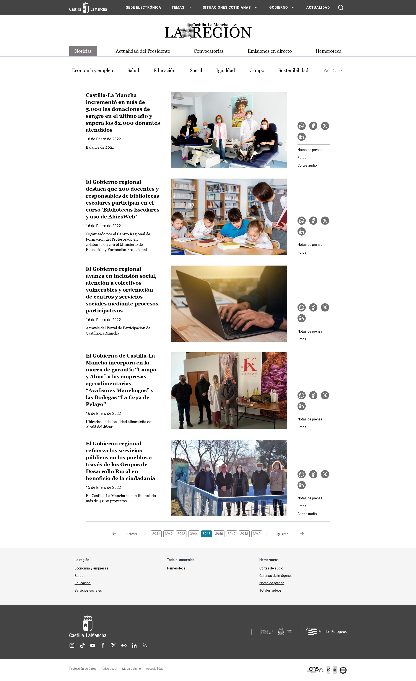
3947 (232, 534)
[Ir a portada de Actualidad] (208, 32)
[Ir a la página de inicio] (88, 7)
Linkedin (134, 645)
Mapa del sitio (131, 668)
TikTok (82, 645)
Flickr (124, 645)
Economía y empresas (91, 568)
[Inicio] (128, 626)
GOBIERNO (278, 7)
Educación (164, 70)
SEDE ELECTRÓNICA (143, 7)
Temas (178, 7)
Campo (256, 70)
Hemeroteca (328, 51)
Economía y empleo (92, 70)
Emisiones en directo (270, 51)
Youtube (93, 645)
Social (196, 70)
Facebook (103, 645)
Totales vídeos (270, 590)
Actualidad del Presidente (143, 51)
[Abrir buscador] (341, 7)
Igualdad (225, 70)
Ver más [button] (330, 71)
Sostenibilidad (293, 70)
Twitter (113, 645)
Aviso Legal (109, 668)
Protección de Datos (82, 668)
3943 (181, 534)
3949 (257, 534)
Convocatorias (209, 51)
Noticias (83, 51)
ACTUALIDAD (318, 7)
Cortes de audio (271, 568)
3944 (194, 534)
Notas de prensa (309, 150)
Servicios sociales (88, 590)
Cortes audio (307, 165)
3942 (169, 534)
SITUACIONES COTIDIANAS (227, 7)
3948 (244, 534)
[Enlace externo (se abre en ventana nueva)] (327, 670)
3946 (219, 534)
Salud (133, 70)
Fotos (301, 158)
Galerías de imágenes (275, 576)
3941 (156, 534)
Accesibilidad (155, 668)
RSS (145, 645)
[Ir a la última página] (298, 533)
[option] (92, 70)
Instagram (72, 645)
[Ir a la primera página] (118, 533)
